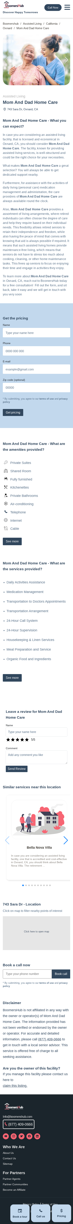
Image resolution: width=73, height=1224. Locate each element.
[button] (66, 60)
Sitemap (8, 1163)
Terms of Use (50, 1204)
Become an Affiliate (14, 1189)
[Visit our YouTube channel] (6, 1136)
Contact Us (9, 1158)
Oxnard (7, 28)
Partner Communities (15, 1184)
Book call (61, 973)
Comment (11, 748)
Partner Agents (11, 1178)
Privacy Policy (31, 1204)
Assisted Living (32, 23)
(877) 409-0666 (49, 1039)
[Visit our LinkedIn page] (37, 1136)
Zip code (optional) (14, 379)
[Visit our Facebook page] (29, 1136)
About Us (8, 1152)
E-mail (6, 361)
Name (6, 324)
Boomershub (11, 23)
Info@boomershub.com (17, 1116)
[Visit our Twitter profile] (22, 1136)
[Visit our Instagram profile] (14, 1136)
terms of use (46, 398)
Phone (6, 343)
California (51, 23)
